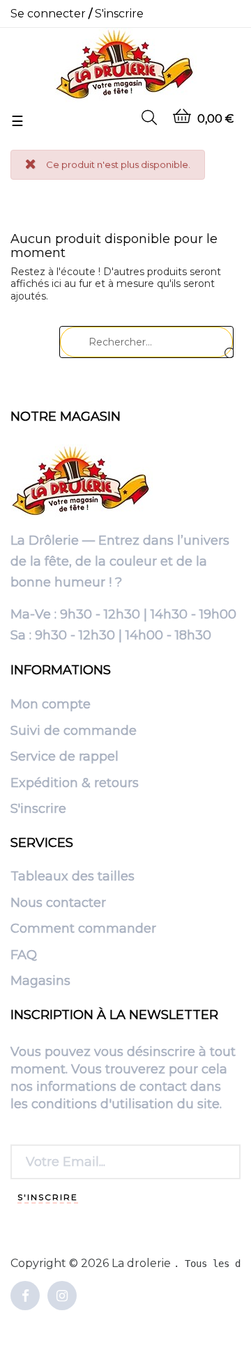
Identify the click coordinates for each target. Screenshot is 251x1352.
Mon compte (50, 705)
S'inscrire (38, 809)
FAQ (23, 955)
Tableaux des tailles (72, 877)
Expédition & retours (74, 783)
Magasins (40, 981)
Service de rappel (64, 757)
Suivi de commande (73, 731)
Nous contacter (58, 903)
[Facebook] (25, 1296)
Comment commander (83, 929)
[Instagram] (62, 1296)
